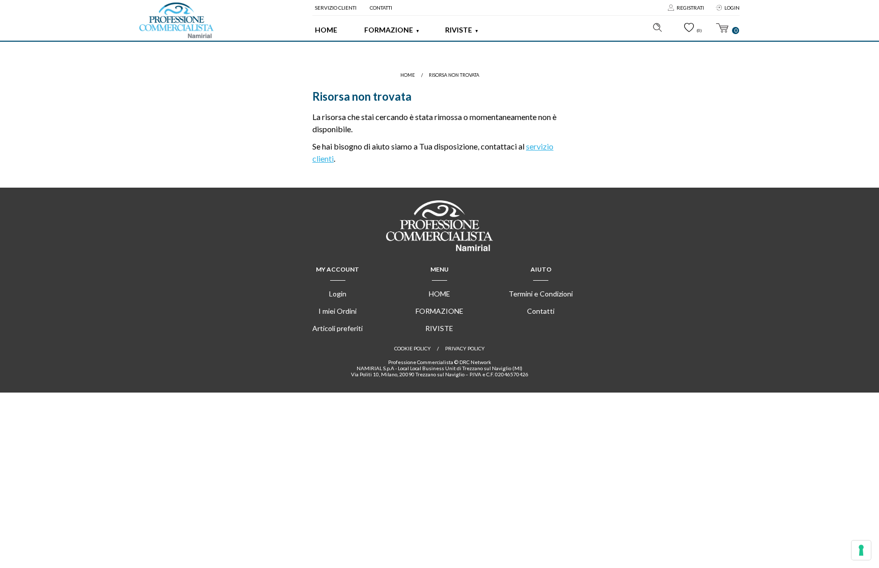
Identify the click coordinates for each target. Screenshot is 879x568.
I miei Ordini (337, 311)
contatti (381, 8)
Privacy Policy (465, 348)
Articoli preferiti (337, 328)
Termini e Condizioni (541, 293)
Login (732, 8)
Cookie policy (412, 348)
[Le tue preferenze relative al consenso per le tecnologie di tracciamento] (861, 550)
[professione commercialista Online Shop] (176, 20)
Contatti (540, 311)
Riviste (458, 29)
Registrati (690, 8)
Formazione (388, 29)
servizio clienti (336, 8)
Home (326, 29)
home (407, 75)
